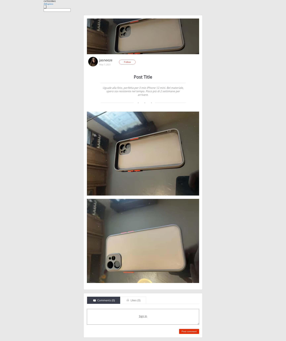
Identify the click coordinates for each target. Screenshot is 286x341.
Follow (127, 62)
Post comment (189, 331)
